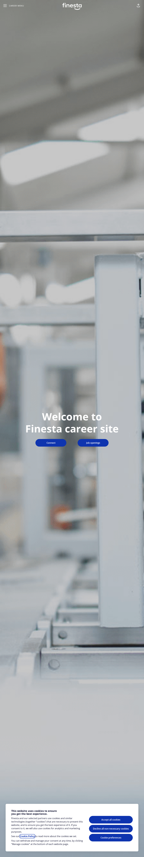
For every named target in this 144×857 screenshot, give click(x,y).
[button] (138, 6)
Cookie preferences (111, 837)
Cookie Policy (27, 836)
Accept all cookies (110, 819)
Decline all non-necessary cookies (111, 828)
